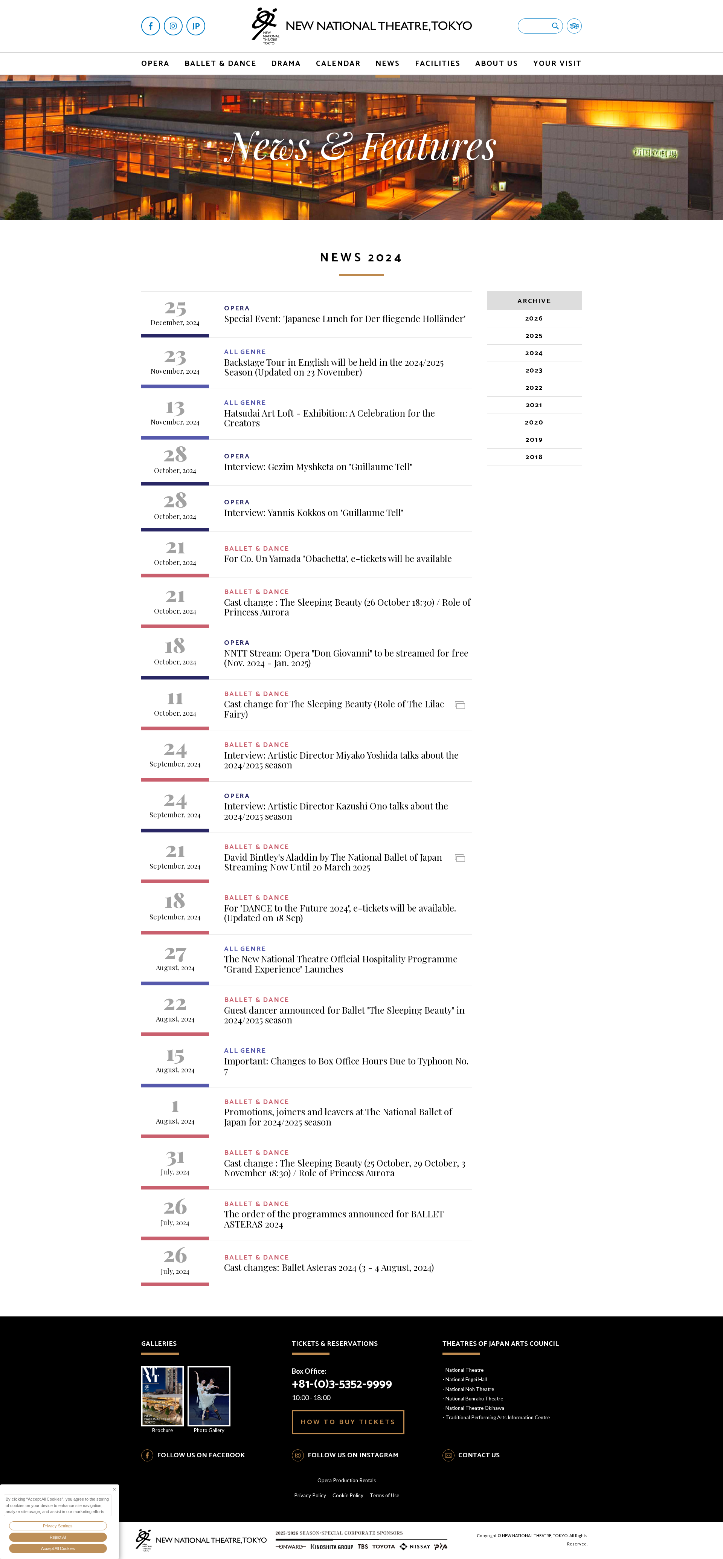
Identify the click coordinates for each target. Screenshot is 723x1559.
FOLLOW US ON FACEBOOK (201, 1455)
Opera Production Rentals (346, 1480)
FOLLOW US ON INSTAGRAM (353, 1455)
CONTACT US (479, 1455)
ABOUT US (496, 64)
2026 (534, 319)
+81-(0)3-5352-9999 (342, 1384)
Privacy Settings (58, 1526)
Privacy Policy (310, 1495)
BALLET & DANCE (220, 64)
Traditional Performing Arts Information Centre (497, 1417)
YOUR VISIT (557, 64)
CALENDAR (338, 64)
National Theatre (464, 1370)
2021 (534, 405)
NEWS (387, 64)
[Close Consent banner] (114, 1489)
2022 (534, 388)
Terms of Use (384, 1495)
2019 (534, 440)
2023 (534, 371)
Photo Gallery (209, 1430)
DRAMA (286, 64)
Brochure (162, 1430)
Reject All (58, 1537)
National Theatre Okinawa (474, 1408)
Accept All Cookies (58, 1548)
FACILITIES (438, 64)
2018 (534, 457)
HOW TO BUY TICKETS (348, 1422)
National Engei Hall (466, 1379)
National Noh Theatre (469, 1389)
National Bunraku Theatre (474, 1399)
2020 (534, 423)
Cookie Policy (348, 1495)
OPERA (155, 64)
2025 (534, 336)
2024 (534, 353)
